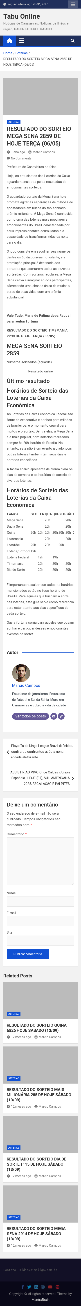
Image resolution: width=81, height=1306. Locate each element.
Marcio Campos (44, 152)
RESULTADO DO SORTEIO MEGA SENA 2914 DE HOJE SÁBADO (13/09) (36, 1233)
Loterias (13, 122)
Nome (11, 893)
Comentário (17, 834)
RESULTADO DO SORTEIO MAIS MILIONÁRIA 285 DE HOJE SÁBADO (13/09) (39, 1094)
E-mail (11, 913)
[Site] (61, 716)
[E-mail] (53, 716)
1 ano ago (18, 152)
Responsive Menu (73, 4)
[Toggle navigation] (22, 41)
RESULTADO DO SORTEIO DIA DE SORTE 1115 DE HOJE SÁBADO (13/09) (36, 1164)
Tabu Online (21, 16)
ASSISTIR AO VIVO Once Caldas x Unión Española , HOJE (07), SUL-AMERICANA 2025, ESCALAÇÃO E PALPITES (40, 778)
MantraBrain (41, 1300)
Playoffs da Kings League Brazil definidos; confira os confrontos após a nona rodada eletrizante (42, 751)
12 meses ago (21, 1037)
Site (9, 932)
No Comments (21, 158)
